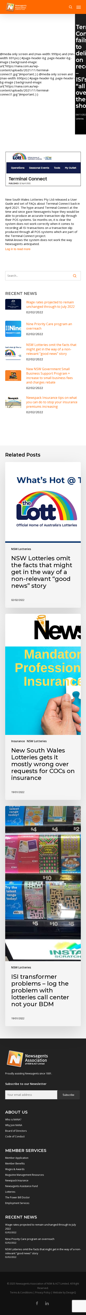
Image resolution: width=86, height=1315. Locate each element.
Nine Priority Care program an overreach (29, 1239)
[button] (78, 7)
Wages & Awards (14, 1169)
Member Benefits (15, 1163)
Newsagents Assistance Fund (21, 1186)
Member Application (16, 1158)
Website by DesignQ (64, 1292)
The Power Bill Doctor (17, 1197)
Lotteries (10, 1191)
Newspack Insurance (16, 1180)
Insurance (18, 741)
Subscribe (68, 1094)
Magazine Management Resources (24, 1175)
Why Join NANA (13, 1125)
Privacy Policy (42, 1292)
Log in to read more (17, 249)
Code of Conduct (15, 1136)
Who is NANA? (13, 1119)
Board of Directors (16, 1131)
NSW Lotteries (21, 549)
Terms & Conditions (21, 1292)
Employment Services (17, 1203)
